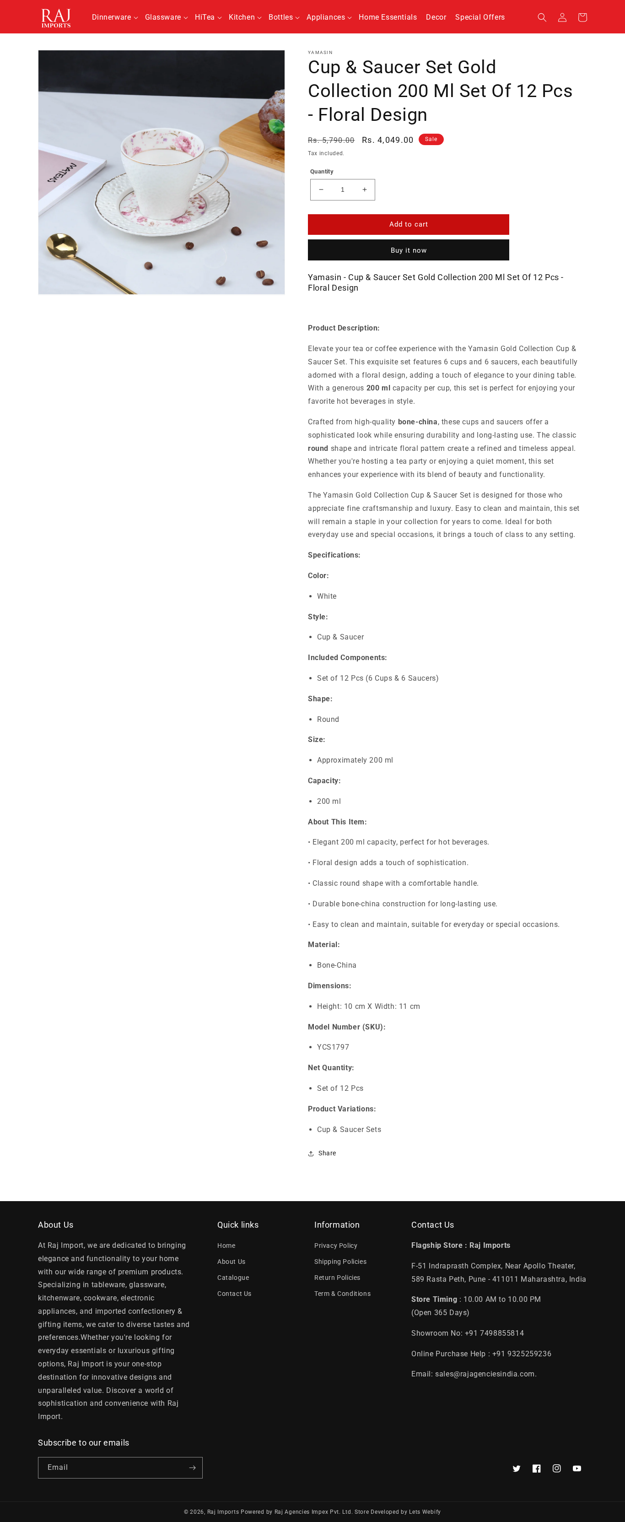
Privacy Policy (335, 1245)
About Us (231, 1261)
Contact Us (234, 1293)
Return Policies (337, 1277)
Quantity (322, 171)
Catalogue (233, 1277)
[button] (113, 17)
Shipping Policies (340, 1261)
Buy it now (409, 250)
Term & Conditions (342, 1293)
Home (226, 1245)
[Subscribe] (192, 1468)
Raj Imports (223, 1512)
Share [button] (327, 1153)
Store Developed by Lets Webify (398, 1512)
